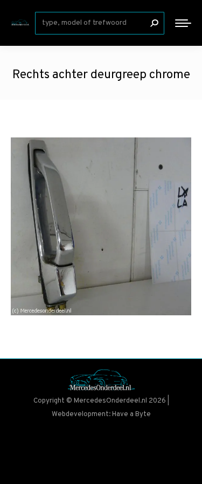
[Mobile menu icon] (183, 23)
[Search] (154, 23)
